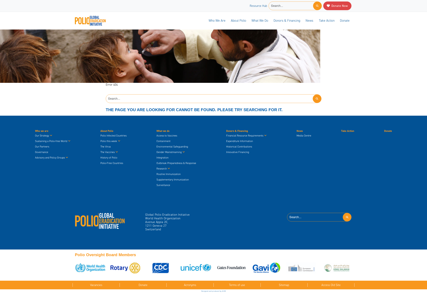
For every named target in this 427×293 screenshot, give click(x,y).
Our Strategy (42, 135)
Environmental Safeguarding (172, 146)
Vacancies (96, 285)
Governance (41, 152)
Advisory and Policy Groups (50, 157)
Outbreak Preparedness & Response (176, 163)
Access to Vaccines (167, 135)
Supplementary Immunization (172, 179)
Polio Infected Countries (113, 135)
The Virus (105, 146)
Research (161, 168)
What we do (260, 20)
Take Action (327, 20)
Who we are (217, 20)
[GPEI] (100, 221)
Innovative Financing (237, 152)
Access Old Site (331, 285)
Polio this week (108, 141)
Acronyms (190, 285)
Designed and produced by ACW (213, 291)
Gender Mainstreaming (169, 152)
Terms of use (237, 285)
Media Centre (304, 135)
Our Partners (42, 146)
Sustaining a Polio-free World (51, 141)
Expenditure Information (239, 141)
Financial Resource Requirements (244, 135)
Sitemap (284, 285)
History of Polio (108, 157)
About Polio (238, 20)
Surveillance (163, 185)
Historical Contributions (239, 146)
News (309, 20)
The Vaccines (107, 152)
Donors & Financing (287, 20)
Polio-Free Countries (111, 163)
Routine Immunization (168, 174)
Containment (163, 141)
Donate (345, 20)
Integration (162, 157)
